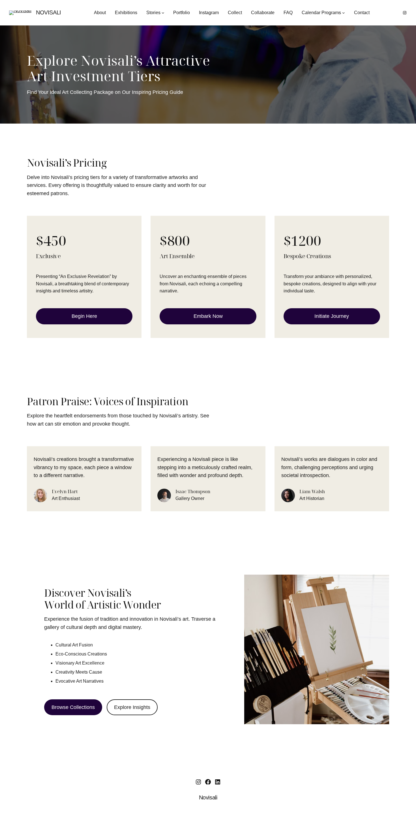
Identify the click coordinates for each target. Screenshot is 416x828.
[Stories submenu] (163, 12)
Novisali (48, 12)
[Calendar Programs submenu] (343, 12)
